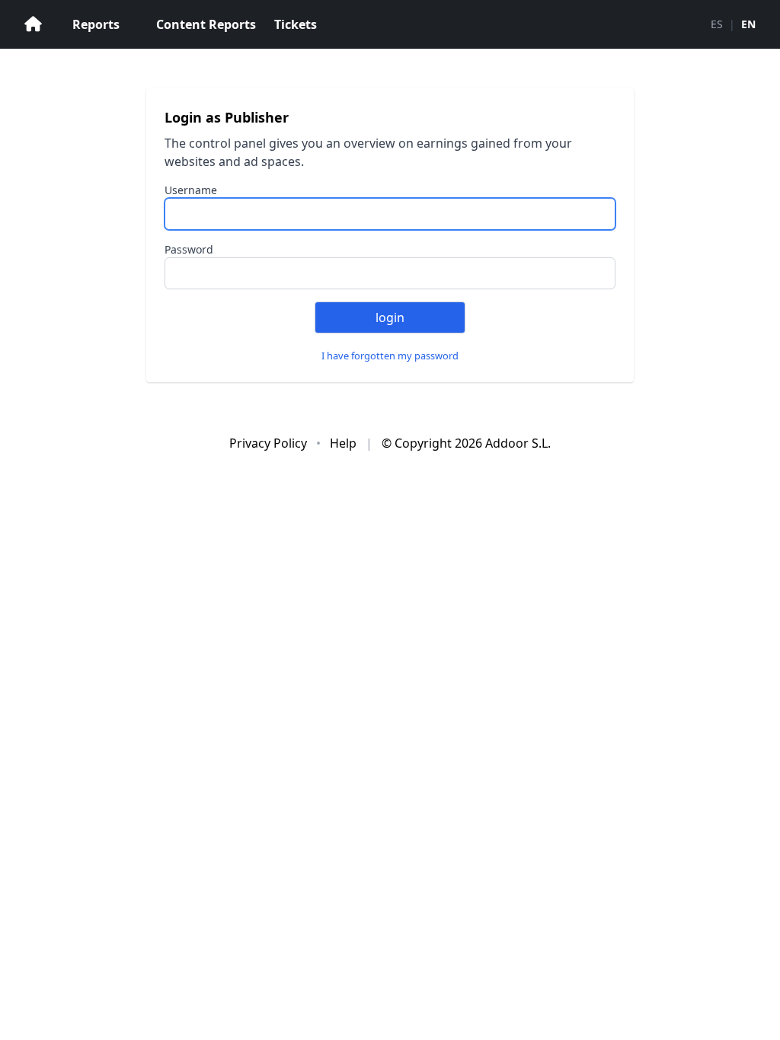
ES (717, 24)
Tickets (295, 24)
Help (345, 443)
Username (191, 190)
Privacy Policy (269, 443)
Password (189, 249)
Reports (96, 24)
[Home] (33, 24)
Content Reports (206, 24)
